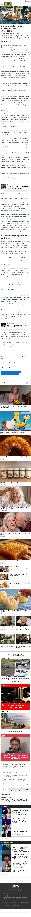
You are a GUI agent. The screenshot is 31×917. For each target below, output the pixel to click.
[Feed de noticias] (18, 890)
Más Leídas (4, 806)
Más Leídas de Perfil (7, 842)
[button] (28, 52)
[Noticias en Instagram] (9, 890)
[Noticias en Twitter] (15, 890)
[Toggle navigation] (2, 4)
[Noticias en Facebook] (12, 890)
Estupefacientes (6, 374)
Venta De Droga (6, 371)
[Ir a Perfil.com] (28, 1)
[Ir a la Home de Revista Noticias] (8, 4)
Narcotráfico (15, 374)
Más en (10, 655)
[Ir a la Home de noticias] (15, 886)
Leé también (11, 184)
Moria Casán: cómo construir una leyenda (17, 325)
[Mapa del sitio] (21, 890)
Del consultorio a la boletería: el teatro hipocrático (18, 187)
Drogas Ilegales (16, 371)
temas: (3, 370)
